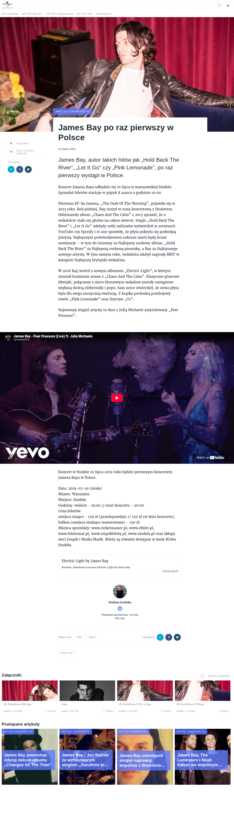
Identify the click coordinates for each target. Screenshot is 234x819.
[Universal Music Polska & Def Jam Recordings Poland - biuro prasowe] (7, 8)
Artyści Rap (84, 14)
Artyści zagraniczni (59, 14)
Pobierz (52, 711)
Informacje (103, 14)
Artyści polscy (32, 14)
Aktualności (10, 14)
